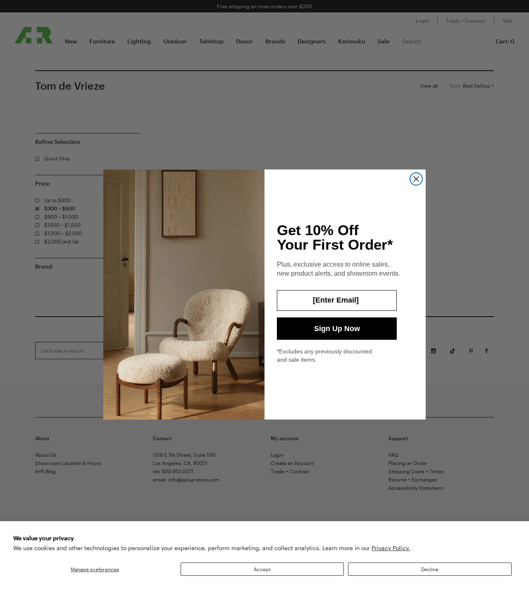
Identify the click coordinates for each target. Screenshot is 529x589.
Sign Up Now (337, 328)
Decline (429, 569)
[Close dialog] (416, 179)
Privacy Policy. (391, 547)
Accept (262, 569)
